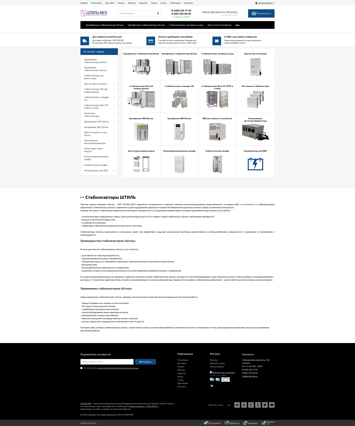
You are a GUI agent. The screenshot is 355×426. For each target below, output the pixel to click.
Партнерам (183, 383)
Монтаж (181, 370)
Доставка (182, 363)
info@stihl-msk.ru (250, 376)
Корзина (213, 360)
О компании (183, 360)
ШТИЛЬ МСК (85, 403)
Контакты (182, 386)
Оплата (181, 366)
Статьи (181, 380)
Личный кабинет (217, 366)
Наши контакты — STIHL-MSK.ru (144, 406)
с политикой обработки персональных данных (118, 368)
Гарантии (182, 373)
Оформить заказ (217, 363)
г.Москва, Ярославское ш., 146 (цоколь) (219, 12)
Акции (180, 376)
